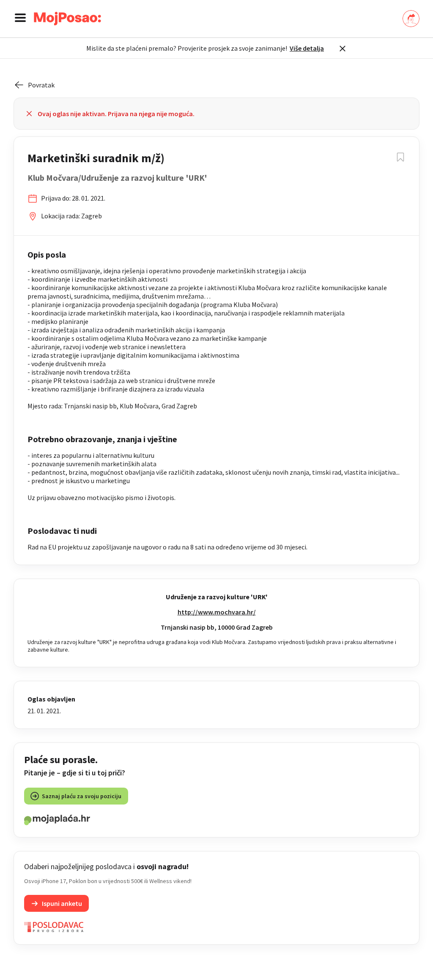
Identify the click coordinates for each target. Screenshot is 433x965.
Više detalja (307, 48)
